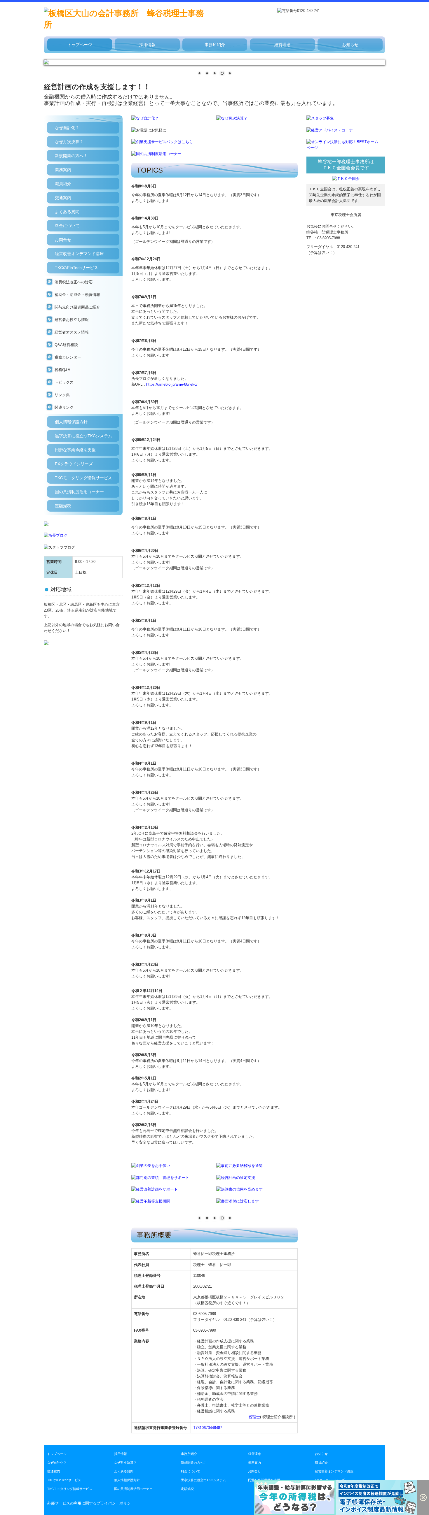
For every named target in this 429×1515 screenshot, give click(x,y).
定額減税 (63, 505)
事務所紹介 (215, 44)
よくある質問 (67, 211)
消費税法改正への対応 (74, 282)
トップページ (79, 44)
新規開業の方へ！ (71, 155)
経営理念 (282, 44)
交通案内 (63, 197)
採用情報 (147, 44)
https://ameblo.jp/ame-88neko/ (172, 384)
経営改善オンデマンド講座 (79, 253)
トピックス (64, 382)
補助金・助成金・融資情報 (77, 294)
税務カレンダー (68, 357)
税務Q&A (62, 370)
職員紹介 (63, 183)
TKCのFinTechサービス (76, 267)
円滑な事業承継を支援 (75, 449)
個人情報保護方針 (71, 421)
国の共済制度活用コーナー (79, 491)
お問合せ (63, 239)
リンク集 (62, 395)
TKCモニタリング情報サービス (83, 477)
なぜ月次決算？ (69, 141)
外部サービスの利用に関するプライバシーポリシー (91, 1503)
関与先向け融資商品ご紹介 (77, 307)
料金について (67, 225)
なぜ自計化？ (67, 127)
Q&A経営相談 (66, 345)
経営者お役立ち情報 (72, 319)
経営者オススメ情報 (72, 332)
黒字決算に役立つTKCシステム (83, 435)
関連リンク (64, 407)
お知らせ (350, 44)
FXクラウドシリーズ (74, 463)
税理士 (254, 1417)
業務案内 (63, 169)
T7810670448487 (207, 1428)
